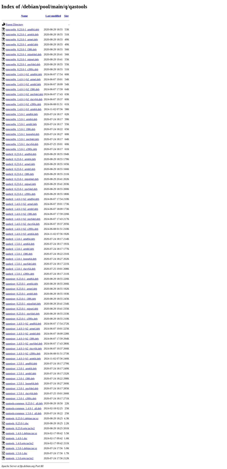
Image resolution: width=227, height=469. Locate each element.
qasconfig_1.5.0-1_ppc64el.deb (22, 139)
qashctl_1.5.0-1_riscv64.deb (20, 268)
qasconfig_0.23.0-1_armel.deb (22, 39)
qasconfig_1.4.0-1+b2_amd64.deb (24, 74)
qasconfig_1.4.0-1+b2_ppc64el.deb (24, 94)
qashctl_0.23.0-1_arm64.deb (21, 159)
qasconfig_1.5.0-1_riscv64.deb (22, 144)
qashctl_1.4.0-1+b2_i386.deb (21, 214)
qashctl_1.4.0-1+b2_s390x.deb (22, 229)
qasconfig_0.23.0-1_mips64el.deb (23, 54)
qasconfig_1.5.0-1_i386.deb (20, 129)
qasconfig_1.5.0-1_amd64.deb (22, 114)
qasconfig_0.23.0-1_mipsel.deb (22, 59)
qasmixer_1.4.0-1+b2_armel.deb (23, 328)
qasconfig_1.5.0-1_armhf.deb (21, 124)
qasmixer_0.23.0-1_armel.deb (21, 288)
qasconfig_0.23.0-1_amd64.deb (22, 29)
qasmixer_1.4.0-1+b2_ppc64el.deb (24, 343)
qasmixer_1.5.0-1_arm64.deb (21, 368)
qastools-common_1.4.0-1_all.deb (23, 408)
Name (24, 15)
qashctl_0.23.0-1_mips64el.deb (22, 179)
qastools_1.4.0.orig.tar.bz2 (19, 443)
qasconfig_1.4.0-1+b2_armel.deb (23, 79)
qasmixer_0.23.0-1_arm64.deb (22, 283)
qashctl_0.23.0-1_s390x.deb (20, 194)
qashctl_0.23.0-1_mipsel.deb (21, 184)
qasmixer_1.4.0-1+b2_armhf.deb (23, 333)
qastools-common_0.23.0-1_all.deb (24, 403)
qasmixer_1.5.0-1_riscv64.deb (22, 393)
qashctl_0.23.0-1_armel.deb (20, 164)
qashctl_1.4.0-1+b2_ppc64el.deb (23, 219)
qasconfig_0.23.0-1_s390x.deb (22, 69)
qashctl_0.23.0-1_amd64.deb (21, 154)
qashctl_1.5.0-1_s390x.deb (20, 273)
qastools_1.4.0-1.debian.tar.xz (21, 433)
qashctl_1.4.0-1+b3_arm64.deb (22, 234)
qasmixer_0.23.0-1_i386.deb (21, 298)
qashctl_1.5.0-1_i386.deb (19, 253)
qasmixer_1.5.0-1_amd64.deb (21, 363)
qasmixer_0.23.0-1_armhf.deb (21, 293)
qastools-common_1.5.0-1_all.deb (23, 413)
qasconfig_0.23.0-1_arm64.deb (22, 34)
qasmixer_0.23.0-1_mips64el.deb (23, 303)
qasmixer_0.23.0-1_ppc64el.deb (23, 313)
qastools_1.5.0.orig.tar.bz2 (19, 458)
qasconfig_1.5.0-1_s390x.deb (21, 149)
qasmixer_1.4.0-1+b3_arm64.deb (23, 358)
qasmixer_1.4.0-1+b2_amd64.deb (23, 323)
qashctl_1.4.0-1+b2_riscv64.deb (23, 224)
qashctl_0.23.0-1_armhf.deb (20, 169)
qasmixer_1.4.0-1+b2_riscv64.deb (24, 348)
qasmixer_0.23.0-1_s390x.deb (22, 318)
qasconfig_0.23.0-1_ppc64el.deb (23, 64)
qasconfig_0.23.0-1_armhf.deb (22, 44)
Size (66, 15)
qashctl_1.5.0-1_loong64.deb (21, 258)
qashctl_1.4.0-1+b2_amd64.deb (22, 199)
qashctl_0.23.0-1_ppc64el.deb (21, 189)
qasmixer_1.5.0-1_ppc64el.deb (22, 388)
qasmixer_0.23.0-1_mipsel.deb (22, 308)
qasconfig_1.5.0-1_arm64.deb (21, 119)
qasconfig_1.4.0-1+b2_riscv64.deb (24, 99)
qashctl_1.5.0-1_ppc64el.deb (21, 263)
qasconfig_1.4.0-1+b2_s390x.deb (23, 104)
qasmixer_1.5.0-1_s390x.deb (21, 398)
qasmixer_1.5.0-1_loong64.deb (22, 383)
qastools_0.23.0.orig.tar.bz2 (20, 428)
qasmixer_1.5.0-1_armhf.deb (21, 373)
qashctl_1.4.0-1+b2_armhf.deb (22, 209)
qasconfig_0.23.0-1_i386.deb (21, 49)
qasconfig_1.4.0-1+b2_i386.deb (22, 89)
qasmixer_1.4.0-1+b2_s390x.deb (23, 353)
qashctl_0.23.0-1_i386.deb (20, 174)
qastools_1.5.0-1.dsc (16, 453)
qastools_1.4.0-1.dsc (16, 438)
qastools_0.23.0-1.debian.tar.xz (22, 418)
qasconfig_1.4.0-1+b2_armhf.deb (23, 84)
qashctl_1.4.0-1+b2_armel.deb (22, 204)
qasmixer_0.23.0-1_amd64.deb (22, 278)
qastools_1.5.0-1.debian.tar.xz (21, 448)
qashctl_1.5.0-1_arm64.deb (20, 243)
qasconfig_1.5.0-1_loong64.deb (22, 134)
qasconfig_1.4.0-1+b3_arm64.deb (23, 109)
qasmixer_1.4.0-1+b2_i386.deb (22, 338)
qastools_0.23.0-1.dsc (17, 423)
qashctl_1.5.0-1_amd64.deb (20, 238)
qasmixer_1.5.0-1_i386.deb (20, 378)
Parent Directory (14, 24)
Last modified (53, 15)
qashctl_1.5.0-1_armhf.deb (20, 248)
